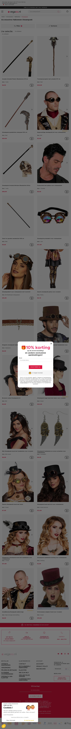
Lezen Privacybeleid (8, 714)
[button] (4, 726)
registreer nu (35, 367)
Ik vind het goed (29, 720)
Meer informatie (10, 720)
